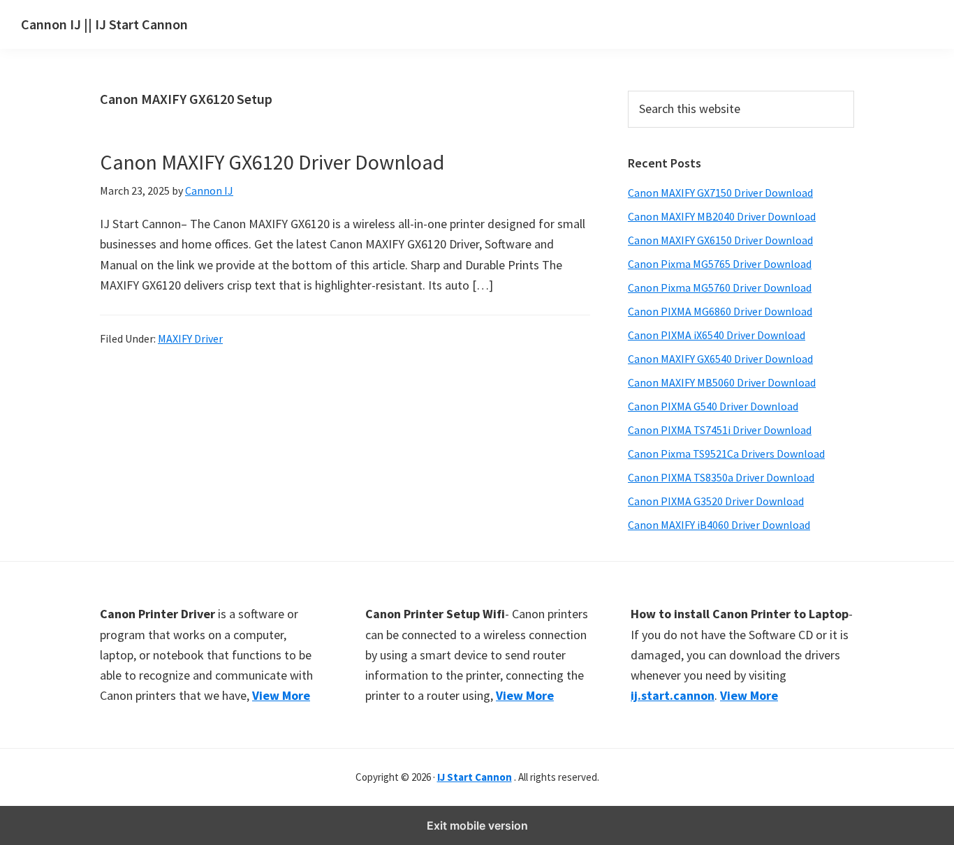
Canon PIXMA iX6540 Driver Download (716, 335)
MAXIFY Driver (190, 338)
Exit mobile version (477, 825)
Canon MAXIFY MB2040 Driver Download (722, 216)
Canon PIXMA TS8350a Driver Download (721, 477)
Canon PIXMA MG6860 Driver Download (720, 311)
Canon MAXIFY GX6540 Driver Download (720, 359)
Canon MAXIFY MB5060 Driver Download (722, 382)
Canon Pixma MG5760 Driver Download (720, 287)
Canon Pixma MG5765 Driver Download (720, 264)
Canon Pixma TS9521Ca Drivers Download (726, 454)
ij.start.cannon (672, 695)
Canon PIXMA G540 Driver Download (713, 406)
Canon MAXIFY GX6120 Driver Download (272, 162)
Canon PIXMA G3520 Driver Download (716, 501)
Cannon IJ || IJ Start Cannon (104, 24)
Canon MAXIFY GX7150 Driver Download (720, 193)
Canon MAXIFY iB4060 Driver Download (719, 525)
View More (281, 695)
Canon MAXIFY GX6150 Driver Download (720, 240)
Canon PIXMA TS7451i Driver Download (720, 430)
